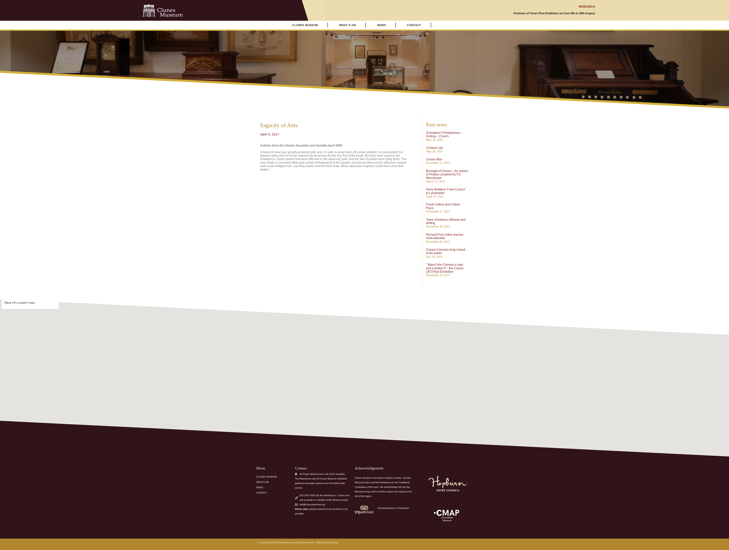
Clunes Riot (434, 159)
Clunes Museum (305, 25)
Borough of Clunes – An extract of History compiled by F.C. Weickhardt (447, 174)
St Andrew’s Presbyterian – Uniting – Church (444, 134)
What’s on (347, 25)
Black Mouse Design (327, 542)
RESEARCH (587, 6)
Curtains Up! (434, 147)
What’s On (262, 482)
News (381, 25)
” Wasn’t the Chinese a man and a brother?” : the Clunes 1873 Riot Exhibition (444, 268)
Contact (414, 25)
